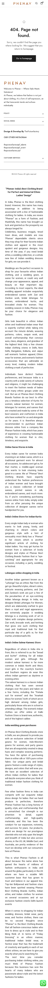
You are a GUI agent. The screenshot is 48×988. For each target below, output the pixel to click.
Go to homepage (24, 58)
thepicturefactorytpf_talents (15, 144)
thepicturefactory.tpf (12, 150)
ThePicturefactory (31, 131)
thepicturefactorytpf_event (14, 147)
